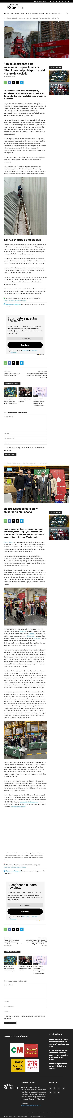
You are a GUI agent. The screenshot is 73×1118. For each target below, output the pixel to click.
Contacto (63, 1113)
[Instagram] (53, 1)
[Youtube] (68, 1)
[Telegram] (59, 1)
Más (59, 13)
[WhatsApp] (65, 1)
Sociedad (54, 13)
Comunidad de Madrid (38, 13)
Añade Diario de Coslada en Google (15, 300)
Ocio (12, 13)
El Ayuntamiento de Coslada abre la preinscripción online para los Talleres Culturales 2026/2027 (38, 401)
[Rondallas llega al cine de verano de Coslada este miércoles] (25, 392)
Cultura (17, 13)
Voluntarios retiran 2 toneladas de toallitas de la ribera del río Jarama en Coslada (37, 375)
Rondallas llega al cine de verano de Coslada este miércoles (25, 399)
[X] (62, 1)
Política (48, 13)
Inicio (5, 18)
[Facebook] (50, 1)
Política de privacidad (36, 1113)
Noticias (6, 13)
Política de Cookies (47, 1113)
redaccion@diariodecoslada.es (31, 1106)
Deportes (28, 13)
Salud (22, 13)
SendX (42, 354)
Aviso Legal (25, 350)
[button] (67, 13)
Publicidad (56, 1113)
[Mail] (56, 1)
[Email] (17, 82)
